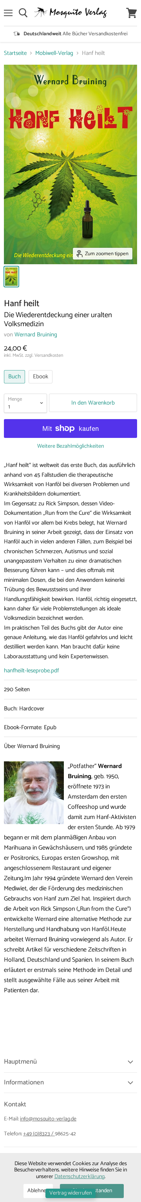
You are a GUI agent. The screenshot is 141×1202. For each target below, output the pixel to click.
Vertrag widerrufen (70, 1193)
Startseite (15, 53)
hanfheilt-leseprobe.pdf (31, 670)
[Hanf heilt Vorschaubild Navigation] (11, 277)
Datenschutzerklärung (79, 1176)
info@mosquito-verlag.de (48, 1119)
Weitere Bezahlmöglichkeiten (70, 446)
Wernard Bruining (35, 335)
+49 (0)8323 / (39, 1133)
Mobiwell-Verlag (54, 53)
